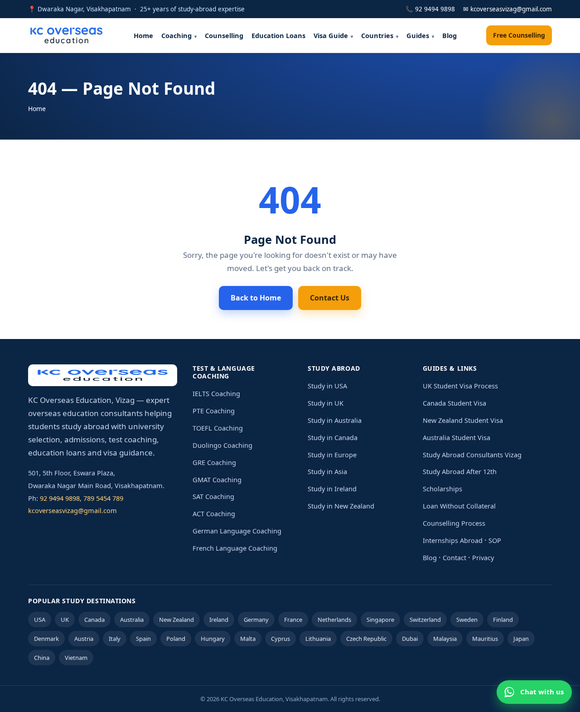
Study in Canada (333, 437)
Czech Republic (366, 639)
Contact (454, 557)
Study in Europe (332, 454)
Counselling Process (454, 523)
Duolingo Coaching (222, 445)
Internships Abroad (453, 540)
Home (143, 35)
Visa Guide (331, 35)
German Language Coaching (237, 530)
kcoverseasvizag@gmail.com (72, 510)
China (41, 658)
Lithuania (318, 639)
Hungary (213, 639)
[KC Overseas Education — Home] (66, 35)
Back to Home (256, 298)
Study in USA (327, 385)
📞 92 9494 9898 (430, 9)
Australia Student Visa (456, 437)
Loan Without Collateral (459, 505)
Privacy (483, 557)
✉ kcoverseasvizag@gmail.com (507, 9)
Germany (256, 619)
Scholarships (442, 488)
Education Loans (278, 35)
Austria (83, 639)
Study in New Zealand (341, 505)
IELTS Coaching (216, 393)
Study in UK (325, 402)
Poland (175, 639)
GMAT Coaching (217, 479)
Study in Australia (335, 420)
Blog (449, 35)
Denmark (46, 639)
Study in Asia (327, 471)
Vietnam (76, 658)
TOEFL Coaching (218, 427)
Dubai (410, 639)
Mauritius (485, 639)
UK (65, 619)
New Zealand (176, 619)
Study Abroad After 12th (460, 471)
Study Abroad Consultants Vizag (472, 454)
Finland (503, 619)
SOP (494, 540)
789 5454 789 (103, 498)
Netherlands (334, 619)
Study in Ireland (332, 488)
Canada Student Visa (454, 402)
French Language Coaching (235, 547)
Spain (143, 639)
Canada (94, 619)
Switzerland (425, 619)
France (293, 619)
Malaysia (445, 639)
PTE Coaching (214, 410)
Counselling (224, 35)
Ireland (218, 619)
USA (39, 619)
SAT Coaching (213, 496)
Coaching (176, 35)
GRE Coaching (214, 462)
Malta (248, 639)
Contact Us (329, 298)
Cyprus (280, 639)
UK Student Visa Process (460, 385)
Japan (521, 639)
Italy (115, 639)
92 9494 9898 (60, 498)
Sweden (467, 619)
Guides (417, 35)
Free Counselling (519, 35)
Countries (377, 35)
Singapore (380, 619)
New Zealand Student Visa (463, 420)
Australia (132, 619)
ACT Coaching (214, 513)
